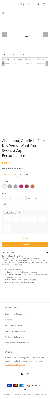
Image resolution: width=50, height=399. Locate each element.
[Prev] (4, 34)
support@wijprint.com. (15, 364)
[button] (5, 4)
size (4, 193)
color (5, 181)
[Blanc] (4, 186)
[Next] (45, 34)
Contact (8, 320)
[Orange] (32, 186)
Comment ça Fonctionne (15, 314)
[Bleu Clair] (10, 186)
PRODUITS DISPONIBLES (13, 168)
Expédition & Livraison (14, 325)
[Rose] (21, 186)
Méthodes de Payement (14, 337)
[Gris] (15, 186)
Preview (25, 239)
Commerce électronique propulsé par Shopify (30, 394)
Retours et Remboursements (17, 342)
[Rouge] (26, 186)
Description (8, 252)
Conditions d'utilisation (15, 331)
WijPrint (12, 394)
